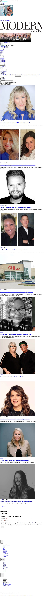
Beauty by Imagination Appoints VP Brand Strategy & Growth (15, 122)
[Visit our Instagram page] (2, 2)
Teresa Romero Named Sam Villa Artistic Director (12, 376)
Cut (1, 53)
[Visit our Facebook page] (0, 2)
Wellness (2, 72)
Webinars (9, 1)
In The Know (2, 65)
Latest (5, 84)
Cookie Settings (18, 75)
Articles (1, 74)
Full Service (2, 60)
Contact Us (6, 75)
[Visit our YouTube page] (5, 514)
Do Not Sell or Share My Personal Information (24, 594)
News (4, 74)
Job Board (23, 75)
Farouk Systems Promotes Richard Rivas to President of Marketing (16, 207)
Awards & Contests (4, 46)
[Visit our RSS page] (4, 2)
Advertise (9, 75)
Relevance (8, 84)
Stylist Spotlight (3, 69)
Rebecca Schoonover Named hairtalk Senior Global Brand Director (16, 501)
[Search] (11, 81)
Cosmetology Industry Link (35, 74)
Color (1, 51)
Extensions (2, 58)
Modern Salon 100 (14, 1)
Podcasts (28, 74)
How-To (25, 74)
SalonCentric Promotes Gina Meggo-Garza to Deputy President (15, 419)
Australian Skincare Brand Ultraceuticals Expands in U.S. (14, 249)
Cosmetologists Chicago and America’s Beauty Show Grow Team (15, 334)
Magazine (7, 74)
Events (1, 55)
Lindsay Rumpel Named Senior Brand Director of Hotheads (14, 460)
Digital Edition (7, 20)
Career (1, 48)
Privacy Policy (3, 594)
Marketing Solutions (36, 75)
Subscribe (2, 20)
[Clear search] (12, 81)
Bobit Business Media (29, 75)
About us (2, 75)
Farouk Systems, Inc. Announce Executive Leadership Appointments (16, 292)
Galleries (2, 62)
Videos (22, 74)
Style (1, 67)
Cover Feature (4, 1)
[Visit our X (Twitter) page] (1, 2)
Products (10, 74)
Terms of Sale (13, 594)
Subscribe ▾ (3, 4)
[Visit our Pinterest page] (3, 2)
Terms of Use (8, 594)
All (1, 83)
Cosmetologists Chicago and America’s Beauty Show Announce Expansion (17, 165)
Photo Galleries (18, 74)
